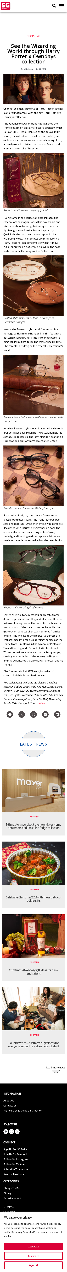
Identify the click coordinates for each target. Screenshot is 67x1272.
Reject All (33, 1265)
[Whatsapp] (33, 714)
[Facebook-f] (5, 1131)
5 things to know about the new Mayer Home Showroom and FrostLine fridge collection (33, 826)
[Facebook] (10, 714)
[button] (61, 6)
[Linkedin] (57, 714)
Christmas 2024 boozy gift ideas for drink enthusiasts (33, 971)
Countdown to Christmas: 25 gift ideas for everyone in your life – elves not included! (33, 1044)
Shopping (33, 36)
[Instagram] (11, 1131)
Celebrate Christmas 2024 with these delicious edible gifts (34, 899)
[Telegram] (45, 714)
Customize (33, 1255)
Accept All (33, 1246)
